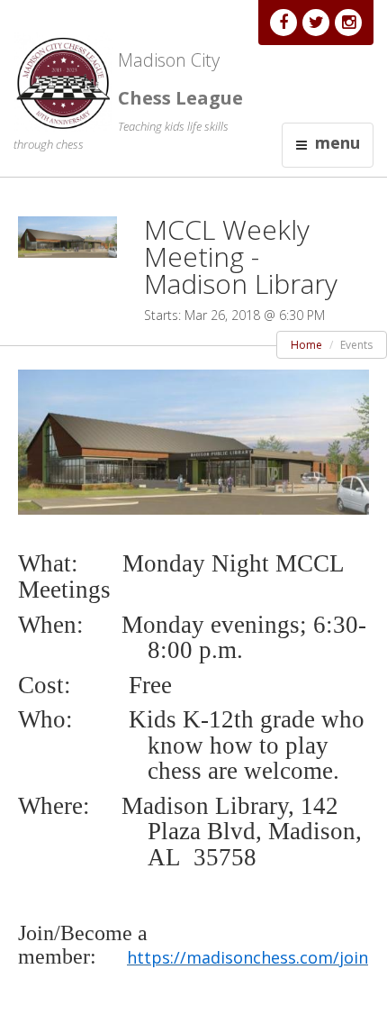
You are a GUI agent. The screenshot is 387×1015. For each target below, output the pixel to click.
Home (306, 344)
